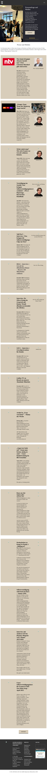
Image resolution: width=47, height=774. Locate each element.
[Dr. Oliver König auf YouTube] (40, 745)
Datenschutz (32, 771)
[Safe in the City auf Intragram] (43, 745)
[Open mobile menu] (45, 2)
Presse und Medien (28, 762)
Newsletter (26, 748)
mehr (29, 95)
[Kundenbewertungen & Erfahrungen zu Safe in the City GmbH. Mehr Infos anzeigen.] (40, 758)
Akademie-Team (27, 759)
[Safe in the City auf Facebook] (37, 745)
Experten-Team (27, 760)
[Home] (2, 3)
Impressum (27, 771)
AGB (37, 771)
